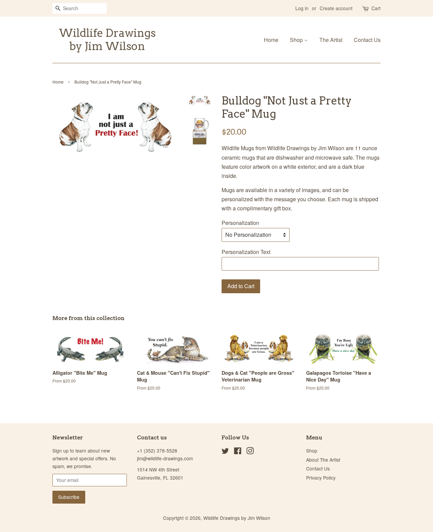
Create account (336, 8)
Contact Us (367, 40)
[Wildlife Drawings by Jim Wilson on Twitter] (225, 451)
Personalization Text (246, 252)
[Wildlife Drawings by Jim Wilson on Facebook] (238, 451)
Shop (297, 40)
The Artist (330, 40)
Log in (302, 8)
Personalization (240, 223)
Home (271, 40)
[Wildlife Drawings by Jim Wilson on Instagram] (250, 451)
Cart (376, 8)
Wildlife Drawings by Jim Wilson (107, 39)
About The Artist (323, 459)
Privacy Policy (321, 477)
